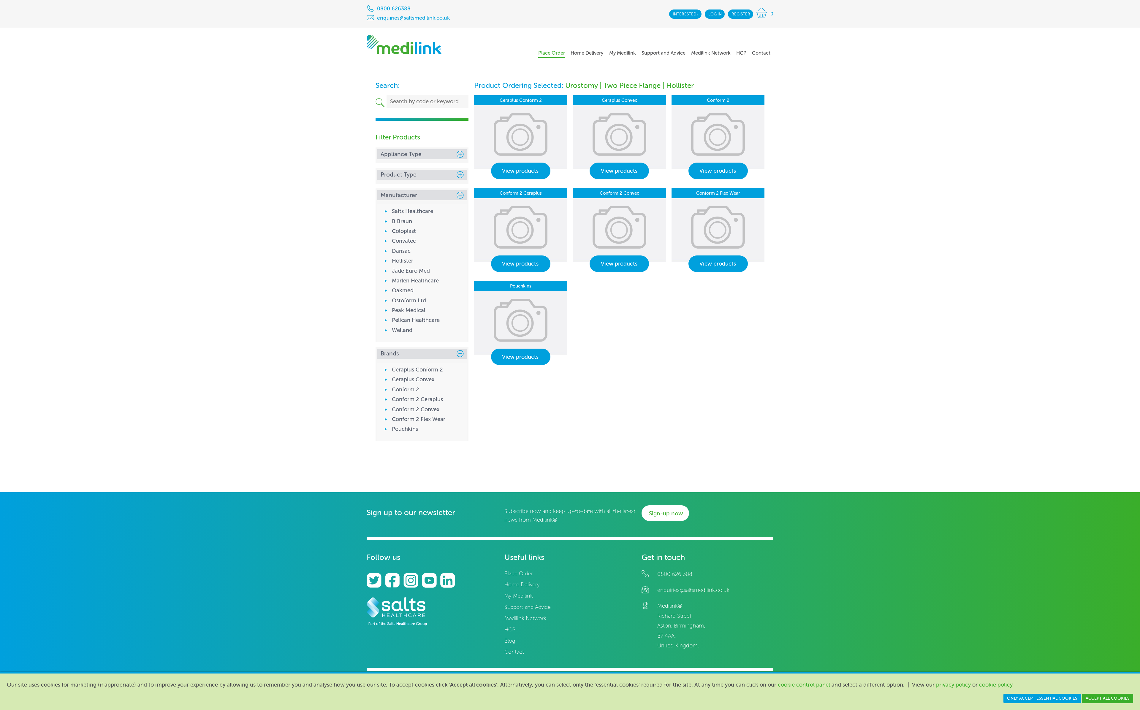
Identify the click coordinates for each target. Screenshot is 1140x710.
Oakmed (403, 290)
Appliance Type (401, 154)
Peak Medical (408, 310)
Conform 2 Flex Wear (418, 419)
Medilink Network (525, 618)
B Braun (402, 221)
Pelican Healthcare (416, 320)
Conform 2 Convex (415, 409)
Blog (509, 641)
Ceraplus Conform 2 (417, 370)
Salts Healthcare (412, 211)
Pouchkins (405, 429)
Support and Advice (527, 607)
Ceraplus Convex (413, 379)
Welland (402, 330)
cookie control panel (804, 685)
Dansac (401, 251)
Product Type (399, 174)
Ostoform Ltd (409, 301)
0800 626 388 (674, 574)
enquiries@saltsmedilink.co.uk (693, 590)
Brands (390, 353)
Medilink (404, 44)
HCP (509, 630)
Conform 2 (405, 390)
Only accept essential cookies (1042, 698)
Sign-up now (666, 513)
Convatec (404, 241)
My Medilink (518, 596)
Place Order (518, 573)
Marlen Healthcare (415, 281)
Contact (514, 652)
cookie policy (996, 685)
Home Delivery (522, 584)
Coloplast (404, 231)
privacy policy (953, 685)
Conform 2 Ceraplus (417, 399)
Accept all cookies (1108, 698)
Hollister (402, 261)
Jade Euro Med (411, 271)
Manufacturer (399, 195)
